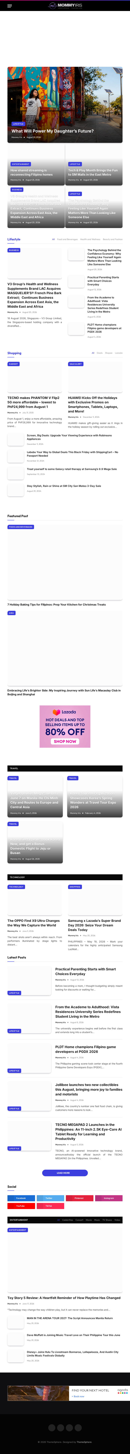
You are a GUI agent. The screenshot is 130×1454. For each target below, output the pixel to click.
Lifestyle (18, 124)
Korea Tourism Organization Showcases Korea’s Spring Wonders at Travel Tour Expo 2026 (93, 800)
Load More (63, 1173)
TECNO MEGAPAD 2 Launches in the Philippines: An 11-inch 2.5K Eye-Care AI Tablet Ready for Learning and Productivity (88, 1132)
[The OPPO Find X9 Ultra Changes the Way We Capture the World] (34, 900)
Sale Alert (76, 364)
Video (117, 1220)
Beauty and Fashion (113, 239)
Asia (11, 613)
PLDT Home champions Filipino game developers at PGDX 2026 (104, 328)
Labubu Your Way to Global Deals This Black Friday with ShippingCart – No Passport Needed (72, 454)
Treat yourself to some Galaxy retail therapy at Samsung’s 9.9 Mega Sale (72, 469)
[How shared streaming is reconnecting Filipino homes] (36, 164)
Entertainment (20, 164)
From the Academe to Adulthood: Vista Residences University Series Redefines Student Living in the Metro (103, 304)
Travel (13, 778)
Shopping (14, 353)
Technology (17, 877)
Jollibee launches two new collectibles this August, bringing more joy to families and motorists (88, 1089)
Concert (79, 1220)
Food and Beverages (67, 239)
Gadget (13, 364)
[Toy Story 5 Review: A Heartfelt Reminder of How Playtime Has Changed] (65, 1260)
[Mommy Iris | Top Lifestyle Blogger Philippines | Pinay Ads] (65, 6)
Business (17, 189)
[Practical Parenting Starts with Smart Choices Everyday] (76, 281)
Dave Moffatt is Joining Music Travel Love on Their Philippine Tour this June (73, 1335)
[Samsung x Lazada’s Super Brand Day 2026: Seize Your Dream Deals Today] (95, 900)
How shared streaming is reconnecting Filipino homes (31, 172)
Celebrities (67, 1220)
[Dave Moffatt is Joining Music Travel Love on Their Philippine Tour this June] (15, 1339)
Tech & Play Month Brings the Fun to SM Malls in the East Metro (93, 172)
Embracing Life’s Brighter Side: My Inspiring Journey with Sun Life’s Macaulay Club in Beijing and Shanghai (64, 692)
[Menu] (9, 6)
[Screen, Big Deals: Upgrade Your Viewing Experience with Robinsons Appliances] (15, 439)
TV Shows (107, 1220)
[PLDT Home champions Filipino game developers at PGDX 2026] (76, 329)
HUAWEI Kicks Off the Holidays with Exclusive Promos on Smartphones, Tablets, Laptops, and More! (93, 404)
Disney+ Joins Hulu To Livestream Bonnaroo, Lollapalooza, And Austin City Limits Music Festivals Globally (72, 1353)
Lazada (119, 352)
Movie (89, 1220)
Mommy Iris (17, 137)
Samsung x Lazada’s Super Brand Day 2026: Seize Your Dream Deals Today (94, 925)
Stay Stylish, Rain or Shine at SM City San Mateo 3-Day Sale (64, 486)
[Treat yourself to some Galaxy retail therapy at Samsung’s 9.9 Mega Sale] (15, 473)
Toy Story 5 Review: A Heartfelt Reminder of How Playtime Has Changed (64, 1298)
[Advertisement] (65, 36)
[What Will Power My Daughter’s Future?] (65, 105)
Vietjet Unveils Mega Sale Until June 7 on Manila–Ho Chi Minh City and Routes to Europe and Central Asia (34, 800)
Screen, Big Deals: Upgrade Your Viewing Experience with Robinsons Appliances (69, 437)
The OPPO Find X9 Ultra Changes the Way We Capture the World (33, 923)
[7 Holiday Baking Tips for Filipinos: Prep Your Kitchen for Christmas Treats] (65, 562)
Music (97, 1220)
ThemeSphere (84, 1442)
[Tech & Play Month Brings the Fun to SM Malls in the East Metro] (94, 164)
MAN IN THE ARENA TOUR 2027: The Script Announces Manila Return (70, 1318)
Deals (100, 352)
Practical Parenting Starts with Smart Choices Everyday (103, 281)
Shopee (108, 352)
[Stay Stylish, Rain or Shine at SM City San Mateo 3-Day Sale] (15, 490)
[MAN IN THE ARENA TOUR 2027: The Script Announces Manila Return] (15, 1322)
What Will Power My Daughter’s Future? (53, 131)
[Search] (121, 6)
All (53, 239)
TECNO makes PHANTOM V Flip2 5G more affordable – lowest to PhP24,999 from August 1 (33, 402)
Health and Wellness (90, 239)
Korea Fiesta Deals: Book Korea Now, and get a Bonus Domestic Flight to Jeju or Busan (35, 846)
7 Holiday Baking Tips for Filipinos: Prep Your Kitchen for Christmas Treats (56, 604)
